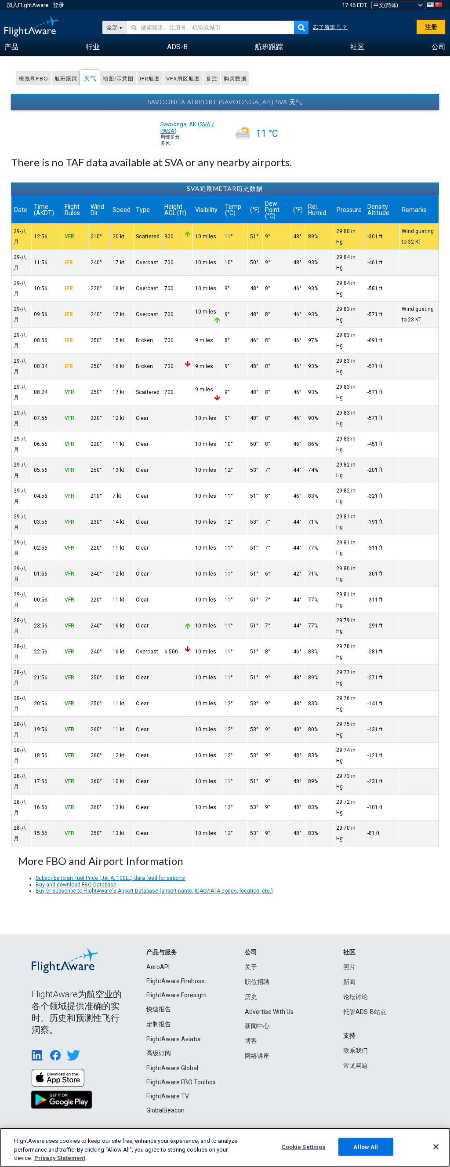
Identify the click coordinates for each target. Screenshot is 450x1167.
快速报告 (158, 1009)
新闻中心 (257, 1025)
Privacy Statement (59, 1158)
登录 (58, 5)
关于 (251, 966)
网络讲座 (257, 1055)
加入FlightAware (27, 5)
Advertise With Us (269, 1011)
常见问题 (355, 1065)
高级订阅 (158, 1053)
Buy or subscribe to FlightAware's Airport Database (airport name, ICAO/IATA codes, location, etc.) (154, 891)
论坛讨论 (355, 996)
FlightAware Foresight (176, 995)
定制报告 (158, 1024)
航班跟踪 (65, 78)
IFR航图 (150, 78)
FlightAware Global (172, 1068)
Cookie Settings (304, 1146)
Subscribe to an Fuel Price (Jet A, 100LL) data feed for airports (110, 878)
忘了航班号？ (330, 27)
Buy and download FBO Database (76, 885)
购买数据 (235, 78)
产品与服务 (161, 951)
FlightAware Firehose (175, 981)
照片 (349, 966)
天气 (90, 78)
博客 (251, 1040)
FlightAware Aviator (173, 1039)
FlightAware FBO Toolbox (181, 1082)
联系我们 (355, 1050)
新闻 (349, 981)
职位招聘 (257, 981)
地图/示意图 (118, 78)
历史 (251, 996)
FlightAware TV (167, 1096)
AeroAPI (158, 966)
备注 (212, 78)
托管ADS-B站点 (364, 1011)
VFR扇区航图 (183, 78)
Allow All (365, 1146)
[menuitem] (11, 47)
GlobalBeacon (165, 1110)
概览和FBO (33, 78)
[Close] (436, 1146)
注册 (431, 26)
